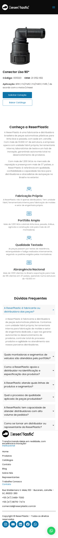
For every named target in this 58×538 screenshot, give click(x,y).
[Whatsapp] (35, 524)
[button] (53, 7)
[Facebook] (27, 524)
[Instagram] (5, 524)
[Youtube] (13, 524)
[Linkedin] (20, 524)
